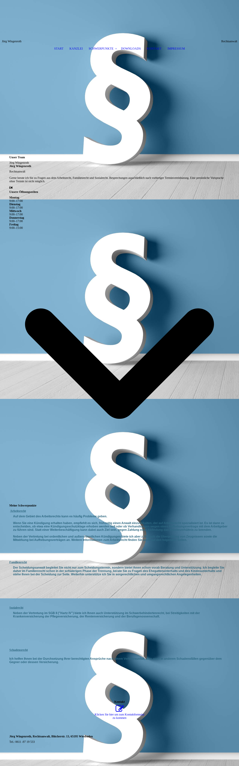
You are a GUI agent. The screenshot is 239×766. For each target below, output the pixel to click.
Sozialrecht (16, 607)
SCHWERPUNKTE (101, 48)
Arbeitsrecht (18, 510)
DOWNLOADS (131, 48)
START (58, 48)
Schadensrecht (18, 649)
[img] (119, 20)
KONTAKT (154, 48)
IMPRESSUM (176, 48)
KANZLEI (76, 48)
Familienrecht (18, 562)
